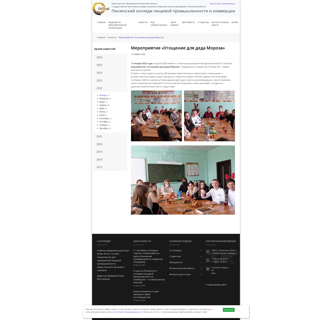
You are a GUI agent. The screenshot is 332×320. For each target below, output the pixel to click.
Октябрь (103, 121)
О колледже (175, 250)
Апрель (103, 105)
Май (101, 108)
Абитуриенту (188, 22)
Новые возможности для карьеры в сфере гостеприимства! (146, 294)
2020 (99, 144)
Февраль (104, 98)
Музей (235, 22)
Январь (103, 95)
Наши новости (142, 241)
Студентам (203, 22)
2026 (99, 57)
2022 (99, 88)
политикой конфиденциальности (128, 312)
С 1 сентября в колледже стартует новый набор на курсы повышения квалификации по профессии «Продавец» (148, 256)
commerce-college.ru (220, 267)
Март (102, 101)
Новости (142, 22)
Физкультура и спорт (180, 274)
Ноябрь (103, 125)
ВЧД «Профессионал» (159, 23)
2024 (99, 72)
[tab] (110, 57)
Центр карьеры (174, 23)
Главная (101, 22)
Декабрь (103, 128)
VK (213, 270)
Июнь (102, 111)
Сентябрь (104, 118)
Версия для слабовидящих (222, 3)
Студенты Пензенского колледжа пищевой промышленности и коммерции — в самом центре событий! (149, 276)
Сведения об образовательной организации (117, 25)
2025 (99, 65)
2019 (99, 151)
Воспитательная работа (220, 23)
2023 (99, 80)
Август (102, 115)
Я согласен (228, 310)
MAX (213, 273)
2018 (99, 159)
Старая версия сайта (216, 284)
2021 (99, 136)
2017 (99, 167)
